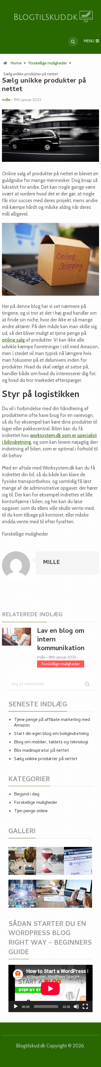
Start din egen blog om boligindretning (51, 734)
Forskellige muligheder (48, 63)
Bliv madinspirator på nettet (41, 751)
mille (6, 99)
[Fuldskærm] (85, 1006)
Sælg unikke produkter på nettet (45, 759)
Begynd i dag (26, 794)
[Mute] (76, 1006)
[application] (50, 988)
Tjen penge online (31, 811)
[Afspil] (16, 1006)
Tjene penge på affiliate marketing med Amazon (52, 722)
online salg (13, 340)
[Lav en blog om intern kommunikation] (16, 637)
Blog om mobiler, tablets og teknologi (51, 742)
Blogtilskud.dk (30, 1046)
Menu (89, 41)
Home (16, 63)
